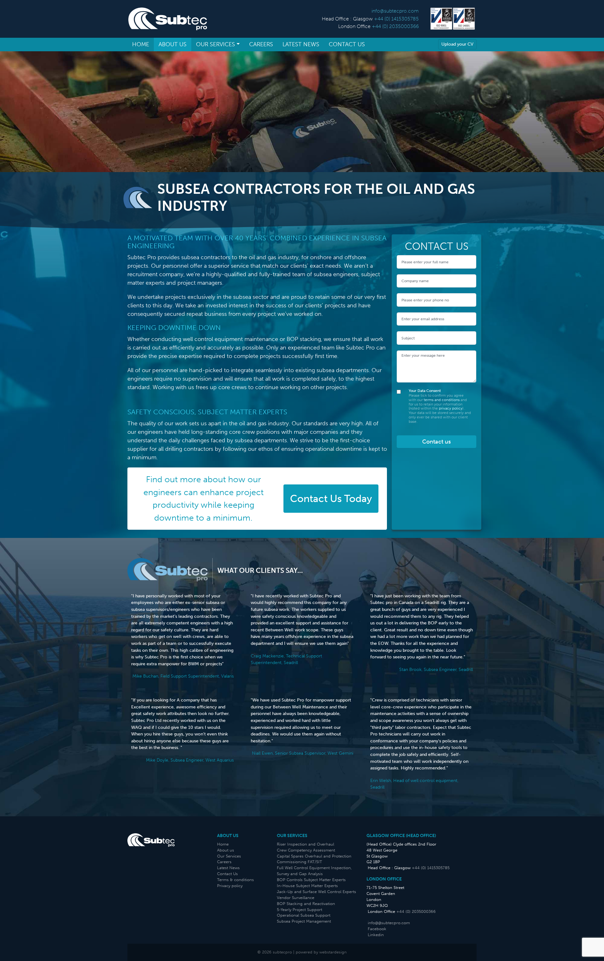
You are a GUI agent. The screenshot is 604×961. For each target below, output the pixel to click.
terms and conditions (442, 400)
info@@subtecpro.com (389, 922)
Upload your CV (457, 44)
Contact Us (347, 44)
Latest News (300, 44)
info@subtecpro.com (395, 11)
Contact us (436, 441)
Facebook (377, 928)
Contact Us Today (331, 499)
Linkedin (376, 934)
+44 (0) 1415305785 (396, 19)
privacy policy (450, 408)
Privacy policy (230, 885)
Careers (261, 44)
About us (173, 44)
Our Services (215, 44)
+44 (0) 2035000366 (395, 26)
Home (140, 44)
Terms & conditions (235, 879)
